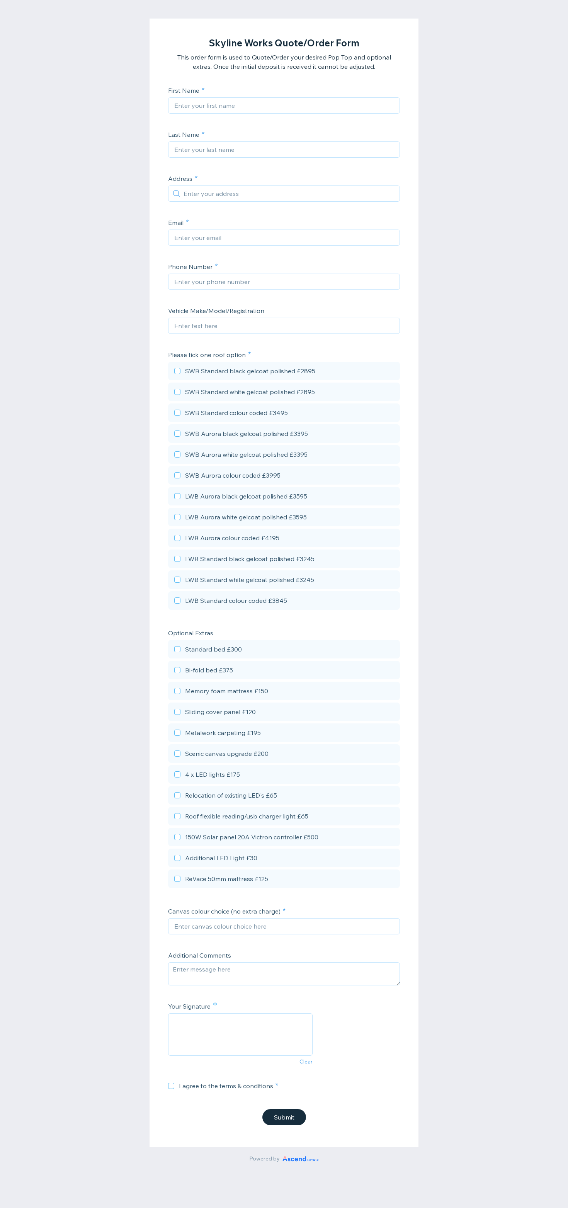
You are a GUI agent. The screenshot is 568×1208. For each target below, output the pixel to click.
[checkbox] (284, 372)
